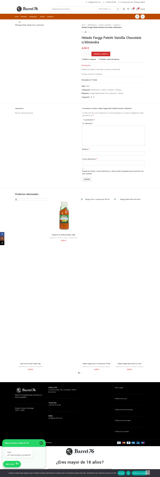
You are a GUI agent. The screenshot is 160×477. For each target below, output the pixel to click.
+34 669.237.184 (110, 2)
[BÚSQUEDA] (118, 9)
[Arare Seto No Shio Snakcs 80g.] (30, 280)
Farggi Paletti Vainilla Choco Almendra (103, 93)
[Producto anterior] (83, 32)
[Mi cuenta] (124, 9)
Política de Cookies (139, 473)
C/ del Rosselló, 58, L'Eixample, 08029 (132, 2)
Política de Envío (121, 398)
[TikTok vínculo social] (2, 243)
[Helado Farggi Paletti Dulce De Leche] (129, 280)
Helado (120, 93)
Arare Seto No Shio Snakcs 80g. (30, 364)
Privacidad (127, 420)
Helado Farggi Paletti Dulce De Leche (129, 364)
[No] (148, 472)
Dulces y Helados (105, 25)
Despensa (52, 238)
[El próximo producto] (88, 32)
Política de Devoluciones (124, 409)
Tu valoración (87, 123)
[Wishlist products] (128, 9)
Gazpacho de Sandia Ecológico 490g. (63, 235)
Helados (117, 25)
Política (117, 420)
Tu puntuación (89, 120)
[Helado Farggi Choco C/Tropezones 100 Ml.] (96, 280)
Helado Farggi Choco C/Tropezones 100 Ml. (96, 364)
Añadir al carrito (101, 54)
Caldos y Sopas (62, 238)
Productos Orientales (35, 366)
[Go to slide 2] (81, 372)
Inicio (83, 25)
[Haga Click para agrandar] (19, 22)
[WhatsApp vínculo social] (143, 16)
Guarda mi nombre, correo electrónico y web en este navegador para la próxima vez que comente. (113, 172)
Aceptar (121, 473)
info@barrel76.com (94, 2)
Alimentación (92, 25)
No (128, 473)
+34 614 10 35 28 (54, 405)
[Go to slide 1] (78, 372)
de (121, 420)
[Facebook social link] (137, 16)
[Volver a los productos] (85, 32)
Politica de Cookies (122, 431)
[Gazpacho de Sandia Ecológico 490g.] (63, 215)
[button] (41, 443)
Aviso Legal (119, 387)
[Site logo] (27, 9)
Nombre (85, 149)
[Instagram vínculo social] (2, 238)
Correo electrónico (89, 159)
